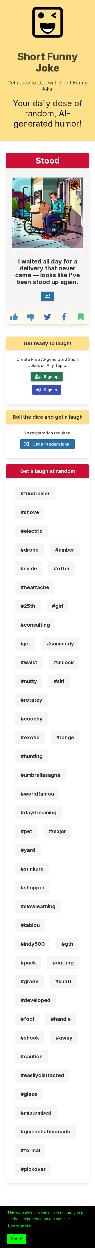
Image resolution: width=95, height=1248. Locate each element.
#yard (28, 850)
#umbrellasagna (40, 775)
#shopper (33, 888)
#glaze (29, 1094)
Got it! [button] (17, 1239)
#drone (30, 550)
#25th (28, 606)
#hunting (32, 756)
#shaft (63, 981)
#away (64, 1038)
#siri (59, 681)
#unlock (64, 662)
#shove (30, 512)
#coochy (32, 719)
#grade (30, 981)
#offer (62, 569)
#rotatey (31, 700)
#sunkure (32, 869)
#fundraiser (35, 493)
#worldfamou (37, 794)
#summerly (60, 644)
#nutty (29, 681)
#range (65, 737)
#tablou (30, 925)
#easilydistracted (42, 1075)
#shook (30, 1038)
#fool (27, 1019)
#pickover (33, 1169)
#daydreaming (38, 813)
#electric (32, 531)
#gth (67, 944)
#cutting (63, 963)
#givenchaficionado (45, 1132)
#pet (26, 831)
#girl (57, 606)
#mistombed (36, 1113)
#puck (28, 963)
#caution (32, 1056)
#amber (64, 550)
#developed (35, 1000)
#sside (29, 569)
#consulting (35, 625)
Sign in (50, 389)
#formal (30, 1150)
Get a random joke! (51, 444)
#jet (25, 644)
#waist (29, 662)
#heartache (35, 587)
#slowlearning (38, 906)
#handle (61, 1019)
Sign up (51, 376)
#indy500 (33, 944)
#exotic (30, 737)
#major (57, 831)
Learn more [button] (19, 1225)
